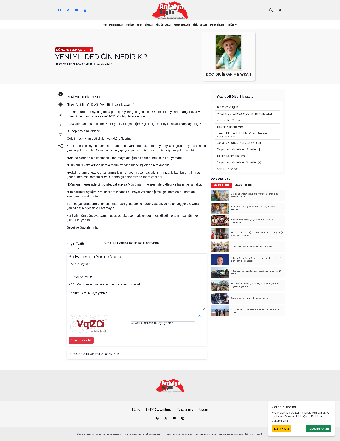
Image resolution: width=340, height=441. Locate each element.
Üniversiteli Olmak (228, 120)
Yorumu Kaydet (81, 340)
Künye (136, 409)
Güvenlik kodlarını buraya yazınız (152, 323)
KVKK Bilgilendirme (158, 409)
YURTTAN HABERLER (113, 24)
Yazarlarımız (185, 409)
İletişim (203, 409)
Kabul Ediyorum (318, 428)
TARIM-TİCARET (218, 24)
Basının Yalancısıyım (230, 126)
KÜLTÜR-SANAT (163, 24)
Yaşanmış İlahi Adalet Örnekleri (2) (239, 162)
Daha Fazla (281, 428)
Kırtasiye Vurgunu (228, 107)
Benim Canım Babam (231, 156)
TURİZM (130, 24)
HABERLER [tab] (221, 185)
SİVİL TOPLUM (200, 24)
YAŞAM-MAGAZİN (182, 24)
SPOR (139, 24)
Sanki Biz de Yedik (228, 169)
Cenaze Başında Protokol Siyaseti (239, 142)
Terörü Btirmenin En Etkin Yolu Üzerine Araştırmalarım (242, 135)
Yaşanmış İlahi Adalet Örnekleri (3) (239, 149)
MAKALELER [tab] (243, 185)
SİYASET (149, 24)
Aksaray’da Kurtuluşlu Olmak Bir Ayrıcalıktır (244, 113)
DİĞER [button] (231, 24)
